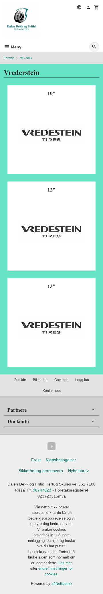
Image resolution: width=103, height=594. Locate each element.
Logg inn (82, 380)
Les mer (65, 563)
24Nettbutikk (62, 583)
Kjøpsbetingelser (61, 459)
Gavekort (61, 380)
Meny (15, 47)
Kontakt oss (52, 391)
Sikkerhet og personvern (41, 470)
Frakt (36, 459)
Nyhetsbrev (78, 470)
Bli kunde (40, 380)
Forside (9, 58)
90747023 (42, 490)
